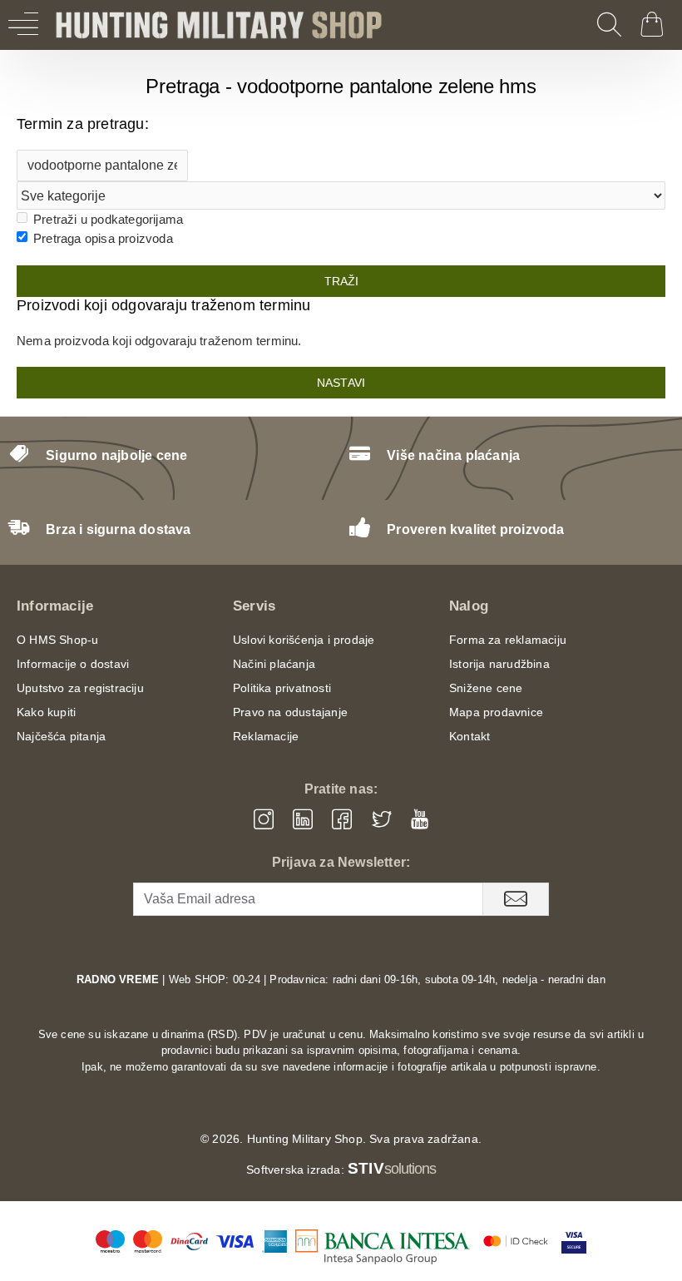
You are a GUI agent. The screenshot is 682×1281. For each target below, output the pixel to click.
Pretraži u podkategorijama (108, 219)
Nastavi (341, 382)
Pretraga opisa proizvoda (103, 238)
